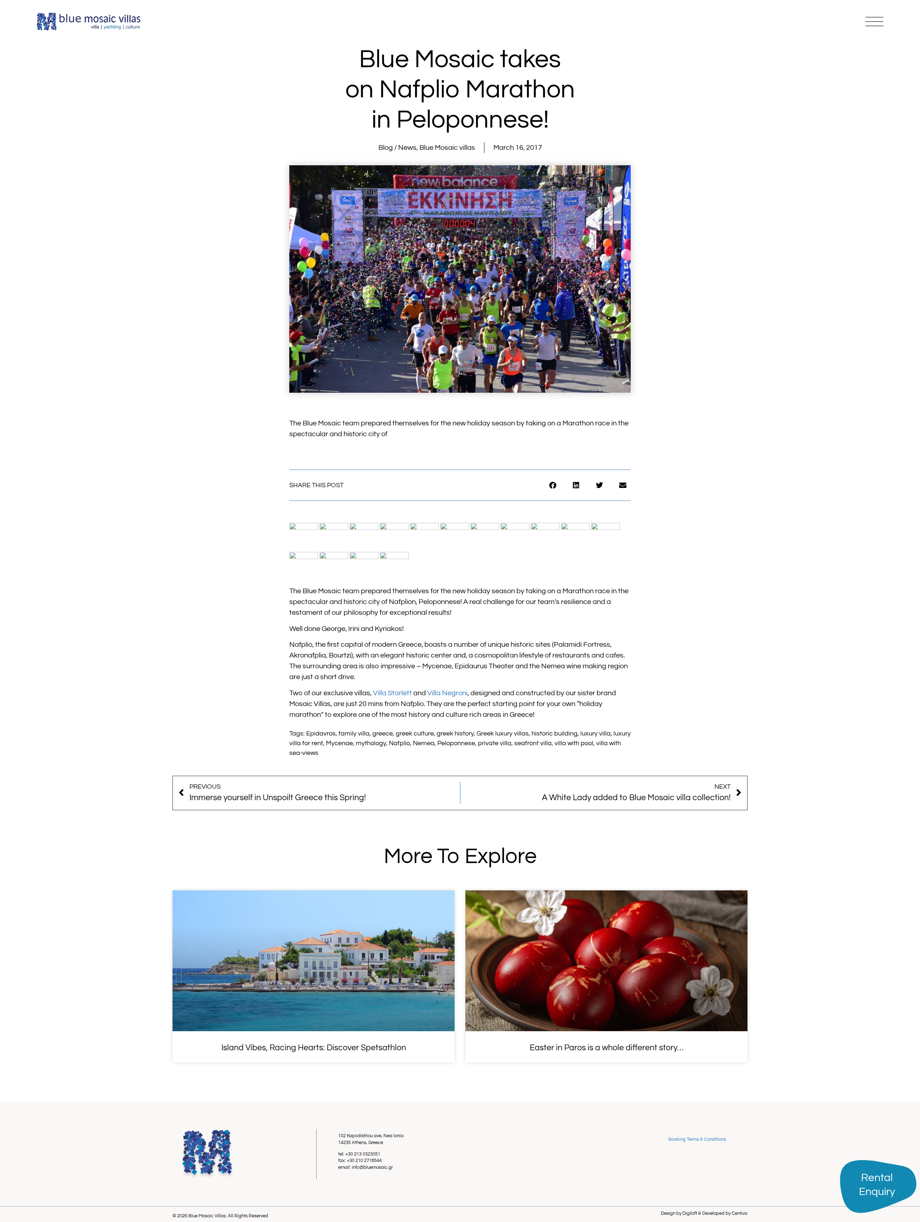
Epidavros (321, 733)
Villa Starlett (392, 693)
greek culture (415, 733)
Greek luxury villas (503, 733)
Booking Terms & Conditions (697, 1139)
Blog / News (397, 147)
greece (382, 733)
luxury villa (595, 733)
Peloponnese (456, 743)
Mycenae (339, 743)
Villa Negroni (447, 693)
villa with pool (574, 743)
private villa (494, 743)
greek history (455, 733)
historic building (555, 733)
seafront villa (533, 743)
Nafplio (399, 743)
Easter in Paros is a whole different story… (607, 1047)
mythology (371, 743)
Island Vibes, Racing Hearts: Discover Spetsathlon (313, 1047)
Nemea (423, 743)
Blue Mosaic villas (447, 147)
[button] (552, 485)
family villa (354, 733)
